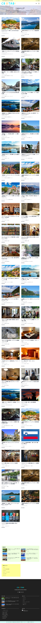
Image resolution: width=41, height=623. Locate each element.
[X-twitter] (21, 592)
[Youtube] (19, 592)
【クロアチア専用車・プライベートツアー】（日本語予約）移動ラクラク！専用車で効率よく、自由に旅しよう (32, 558)
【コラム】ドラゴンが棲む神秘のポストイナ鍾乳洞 (30, 463)
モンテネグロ (4, 573)
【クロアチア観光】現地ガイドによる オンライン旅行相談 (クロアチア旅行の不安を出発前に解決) (32, 550)
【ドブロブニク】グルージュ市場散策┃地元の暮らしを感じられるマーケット (13, 558)
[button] (36, 3)
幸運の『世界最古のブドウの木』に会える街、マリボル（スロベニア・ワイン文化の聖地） (10, 483)
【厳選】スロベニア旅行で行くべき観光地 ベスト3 (11, 402)
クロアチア (4, 570)
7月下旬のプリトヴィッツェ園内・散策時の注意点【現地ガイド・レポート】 (14, 549)
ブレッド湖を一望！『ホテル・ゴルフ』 (28, 360)
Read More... (3, 35)
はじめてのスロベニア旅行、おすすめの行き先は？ (10, 30)
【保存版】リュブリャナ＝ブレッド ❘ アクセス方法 (10, 175)
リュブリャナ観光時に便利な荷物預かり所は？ (10, 523)
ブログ (4, 567)
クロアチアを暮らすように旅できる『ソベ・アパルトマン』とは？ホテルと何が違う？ (32, 553)
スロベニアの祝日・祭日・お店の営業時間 (28, 402)
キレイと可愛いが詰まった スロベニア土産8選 (9, 463)
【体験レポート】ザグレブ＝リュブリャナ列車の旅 (10, 51)
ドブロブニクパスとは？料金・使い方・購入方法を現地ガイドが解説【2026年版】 (13, 553)
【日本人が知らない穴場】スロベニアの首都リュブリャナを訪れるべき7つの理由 (30, 72)
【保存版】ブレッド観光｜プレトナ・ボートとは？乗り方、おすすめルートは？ (10, 504)
